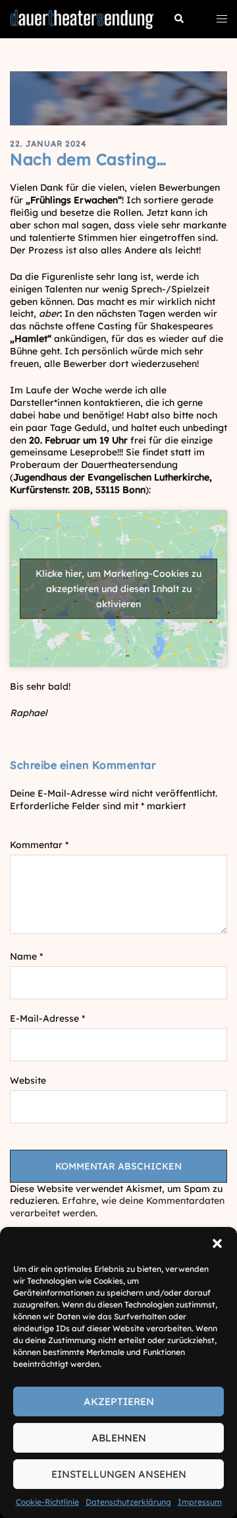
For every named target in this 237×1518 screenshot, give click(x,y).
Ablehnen (119, 1438)
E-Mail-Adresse (47, 1018)
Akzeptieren (119, 1401)
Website (28, 1080)
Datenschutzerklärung (128, 1502)
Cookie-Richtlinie (47, 1502)
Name (26, 956)
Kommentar (39, 845)
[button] (217, 1243)
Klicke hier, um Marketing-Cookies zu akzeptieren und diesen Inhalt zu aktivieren (118, 588)
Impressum (200, 1502)
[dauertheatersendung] (81, 18)
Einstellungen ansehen (118, 1474)
